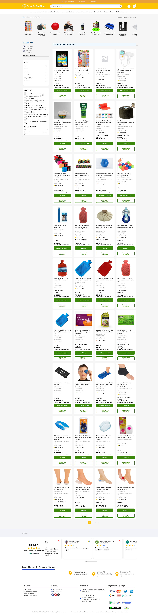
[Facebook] (52, 594)
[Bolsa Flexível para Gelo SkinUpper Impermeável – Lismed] (126, 215)
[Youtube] (55, 594)
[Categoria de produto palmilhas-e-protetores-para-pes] (137, 29)
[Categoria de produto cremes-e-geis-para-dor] (82, 28)
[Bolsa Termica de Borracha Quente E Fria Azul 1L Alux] (83, 268)
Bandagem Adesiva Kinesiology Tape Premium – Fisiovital (125, 122)
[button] (62, 90)
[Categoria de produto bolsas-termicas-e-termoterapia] (69, 28)
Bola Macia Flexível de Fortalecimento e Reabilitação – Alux (124, 175)
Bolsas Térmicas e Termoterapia (59, 75)
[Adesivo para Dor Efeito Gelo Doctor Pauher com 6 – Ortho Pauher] (62, 58)
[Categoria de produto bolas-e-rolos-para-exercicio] (55, 28)
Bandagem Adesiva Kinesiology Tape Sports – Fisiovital (62, 175)
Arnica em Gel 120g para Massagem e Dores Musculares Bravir (82, 122)
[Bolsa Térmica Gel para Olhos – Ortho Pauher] (83, 372)
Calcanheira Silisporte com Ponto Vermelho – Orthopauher (125, 489)
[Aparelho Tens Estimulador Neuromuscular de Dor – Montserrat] (126, 58)
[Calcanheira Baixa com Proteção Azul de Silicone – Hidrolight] (62, 425)
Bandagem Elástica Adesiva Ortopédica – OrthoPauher (82, 175)
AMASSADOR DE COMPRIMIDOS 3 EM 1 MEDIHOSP (103, 70)
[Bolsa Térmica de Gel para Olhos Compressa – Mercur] (104, 319)
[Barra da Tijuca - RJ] (70, 573)
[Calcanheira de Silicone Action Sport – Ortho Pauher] (104, 425)
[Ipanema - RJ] (93, 574)
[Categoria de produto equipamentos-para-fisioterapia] (110, 28)
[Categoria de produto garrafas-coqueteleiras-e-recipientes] (123, 29)
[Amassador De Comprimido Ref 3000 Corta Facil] (83, 58)
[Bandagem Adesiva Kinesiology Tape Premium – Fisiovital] (126, 110)
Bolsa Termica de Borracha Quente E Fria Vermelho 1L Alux (104, 280)
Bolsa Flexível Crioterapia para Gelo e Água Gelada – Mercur (104, 227)
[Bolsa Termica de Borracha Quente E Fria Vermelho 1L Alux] (104, 268)
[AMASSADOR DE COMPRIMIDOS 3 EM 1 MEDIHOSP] (104, 58)
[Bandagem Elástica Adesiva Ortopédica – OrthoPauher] (83, 163)
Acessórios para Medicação (82, 73)
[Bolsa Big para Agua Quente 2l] (62, 215)
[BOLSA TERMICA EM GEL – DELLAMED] (62, 372)
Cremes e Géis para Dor (60, 126)
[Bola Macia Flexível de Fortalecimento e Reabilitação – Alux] (126, 163)
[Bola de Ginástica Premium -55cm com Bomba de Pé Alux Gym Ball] (104, 163)
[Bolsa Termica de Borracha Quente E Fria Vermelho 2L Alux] (126, 268)
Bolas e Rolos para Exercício (104, 179)
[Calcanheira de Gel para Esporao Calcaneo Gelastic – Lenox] (83, 425)
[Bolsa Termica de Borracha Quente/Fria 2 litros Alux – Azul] (62, 319)
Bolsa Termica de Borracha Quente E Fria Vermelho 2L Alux (125, 280)
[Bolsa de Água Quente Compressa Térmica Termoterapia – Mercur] (83, 215)
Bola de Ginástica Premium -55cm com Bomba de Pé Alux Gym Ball (104, 175)
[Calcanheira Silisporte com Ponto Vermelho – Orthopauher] (126, 477)
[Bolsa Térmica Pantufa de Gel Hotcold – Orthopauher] (104, 372)
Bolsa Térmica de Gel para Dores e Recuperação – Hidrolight (83, 331)
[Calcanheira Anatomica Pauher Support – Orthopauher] (126, 372)
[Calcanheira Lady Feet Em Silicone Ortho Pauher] (126, 425)
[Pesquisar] (120, 6)
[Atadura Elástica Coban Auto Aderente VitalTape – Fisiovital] (104, 110)
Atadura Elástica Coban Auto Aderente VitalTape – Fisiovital (104, 122)
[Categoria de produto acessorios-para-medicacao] (28, 28)
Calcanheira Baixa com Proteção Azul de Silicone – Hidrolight (62, 437)
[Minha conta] (129, 6)
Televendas (93, 1)
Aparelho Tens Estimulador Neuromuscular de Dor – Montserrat (125, 70)
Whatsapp (82, 1)
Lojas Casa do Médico (69, 1)
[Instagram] (58, 594)
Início (23, 17)
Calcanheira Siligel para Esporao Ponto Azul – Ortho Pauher (103, 489)
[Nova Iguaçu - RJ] (117, 574)
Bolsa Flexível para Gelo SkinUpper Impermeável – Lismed (125, 227)
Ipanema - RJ (101, 572)
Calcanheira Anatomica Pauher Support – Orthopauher (124, 384)
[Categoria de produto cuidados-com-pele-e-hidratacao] (96, 28)
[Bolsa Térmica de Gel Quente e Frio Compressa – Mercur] (126, 319)
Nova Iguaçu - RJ (125, 572)
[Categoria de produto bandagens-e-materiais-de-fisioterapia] (42, 29)
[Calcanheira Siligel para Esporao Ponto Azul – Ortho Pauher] (104, 477)
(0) (61, 78)
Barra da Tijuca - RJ (79, 572)
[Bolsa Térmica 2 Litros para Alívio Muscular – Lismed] (62, 268)
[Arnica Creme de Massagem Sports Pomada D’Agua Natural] (62, 110)
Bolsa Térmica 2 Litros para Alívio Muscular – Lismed (61, 280)
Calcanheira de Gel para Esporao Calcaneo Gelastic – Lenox (83, 437)
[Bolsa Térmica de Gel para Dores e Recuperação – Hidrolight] (83, 319)
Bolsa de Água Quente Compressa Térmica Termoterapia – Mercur (82, 227)
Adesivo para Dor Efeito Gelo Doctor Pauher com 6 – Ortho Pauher (62, 70)
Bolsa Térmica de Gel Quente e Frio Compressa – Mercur (125, 331)
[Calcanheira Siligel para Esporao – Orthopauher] (83, 477)
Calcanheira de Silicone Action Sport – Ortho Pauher (103, 437)
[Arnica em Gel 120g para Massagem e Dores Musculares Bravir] (83, 110)
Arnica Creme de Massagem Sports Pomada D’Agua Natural (62, 122)
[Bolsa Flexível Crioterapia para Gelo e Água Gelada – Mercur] (104, 215)
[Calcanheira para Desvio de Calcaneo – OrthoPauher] (62, 477)
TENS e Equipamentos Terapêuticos (123, 75)
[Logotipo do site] (33, 6)
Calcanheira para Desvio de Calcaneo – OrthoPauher (61, 489)
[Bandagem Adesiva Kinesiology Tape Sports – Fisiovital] (62, 163)
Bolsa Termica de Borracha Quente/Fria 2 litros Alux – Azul (62, 331)
